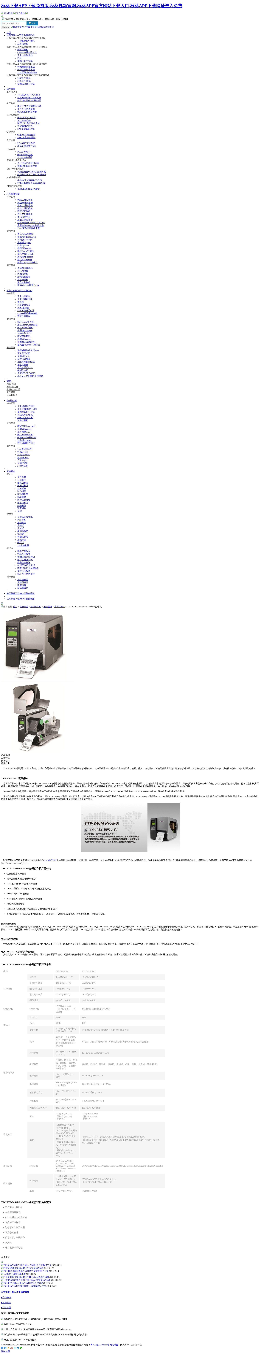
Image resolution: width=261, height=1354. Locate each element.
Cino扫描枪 (22, 271)
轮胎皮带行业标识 (26, 557)
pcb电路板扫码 (14, 177)
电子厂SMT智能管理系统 (29, 106)
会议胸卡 (21, 480)
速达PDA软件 (24, 120)
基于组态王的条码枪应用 (29, 100)
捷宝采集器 (22, 364)
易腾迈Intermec (24, 248)
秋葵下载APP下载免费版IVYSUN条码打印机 (28, 75)
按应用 (10, 474)
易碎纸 (20, 525)
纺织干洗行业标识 (26, 565)
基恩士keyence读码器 (27, 262)
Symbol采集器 (24, 333)
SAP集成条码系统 (26, 129)
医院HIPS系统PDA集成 (28, 123)
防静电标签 (22, 494)
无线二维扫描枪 (25, 200)
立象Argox (22, 460)
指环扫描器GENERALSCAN (31, 222)
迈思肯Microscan (25, 257)
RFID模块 (11, 384)
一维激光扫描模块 (26, 67)
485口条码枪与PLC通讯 (28, 95)
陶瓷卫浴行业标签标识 (28, 568)
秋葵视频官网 (13, 194)
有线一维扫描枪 (25, 208)
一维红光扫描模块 (26, 69)
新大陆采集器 (23, 359)
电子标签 (11, 392)
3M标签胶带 (23, 545)
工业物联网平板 (25, 299)
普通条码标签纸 (25, 517)
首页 (9, 32)
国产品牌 (11, 265)
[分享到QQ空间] (8, 1348)
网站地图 (114, 1345)
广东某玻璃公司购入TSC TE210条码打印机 (23, 1268)
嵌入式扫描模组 (25, 214)
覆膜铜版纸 (22, 531)
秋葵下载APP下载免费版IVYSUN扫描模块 (27, 64)
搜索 (33, 23)
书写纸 (20, 542)
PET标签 (21, 520)
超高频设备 (12, 395)
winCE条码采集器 (25, 310)
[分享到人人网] (18, 1348)
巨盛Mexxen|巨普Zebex (28, 285)
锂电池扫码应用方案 (27, 166)
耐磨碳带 (21, 585)
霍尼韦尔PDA (24, 336)
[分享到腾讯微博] (15, 1348)
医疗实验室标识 (25, 559)
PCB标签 (21, 488)
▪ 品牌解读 (6, 1297)
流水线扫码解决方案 (27, 112)
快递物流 (11, 132)
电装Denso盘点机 (25, 322)
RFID (9, 381)
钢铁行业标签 (23, 571)
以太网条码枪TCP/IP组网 (29, 97)
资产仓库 (11, 140)
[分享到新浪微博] (11, 1348)
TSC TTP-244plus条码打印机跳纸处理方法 (23, 1283)
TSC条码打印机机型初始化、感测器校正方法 (24, 1286)
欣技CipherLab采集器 (27, 325)
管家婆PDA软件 (25, 126)
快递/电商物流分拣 (26, 135)
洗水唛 (20, 534)
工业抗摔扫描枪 (25, 220)
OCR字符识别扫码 (15, 169)
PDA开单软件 (24, 152)
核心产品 (24, 606)
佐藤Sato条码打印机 (26, 437)
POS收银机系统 (24, 157)
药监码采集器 (23, 305)
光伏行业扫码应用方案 (28, 163)
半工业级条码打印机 (27, 409)
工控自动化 (12, 92)
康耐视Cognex (24, 242)
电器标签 (21, 497)
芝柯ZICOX (23, 457)
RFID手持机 (23, 308)
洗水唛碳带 (22, 579)
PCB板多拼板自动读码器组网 (31, 183)
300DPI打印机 (24, 81)
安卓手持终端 (23, 316)
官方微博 (8, 13)
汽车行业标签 (23, 554)
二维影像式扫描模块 (27, 72)
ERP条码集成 (13, 115)
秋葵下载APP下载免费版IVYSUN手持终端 (27, 47)
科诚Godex (22, 452)
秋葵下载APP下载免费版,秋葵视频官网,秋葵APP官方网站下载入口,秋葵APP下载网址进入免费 (91, 5)
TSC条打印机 (50, 860)
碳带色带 (11, 577)
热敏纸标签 (22, 537)
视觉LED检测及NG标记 (28, 189)
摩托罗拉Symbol (25, 254)
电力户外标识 (23, 551)
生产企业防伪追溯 (26, 109)
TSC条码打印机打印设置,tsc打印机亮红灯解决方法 (27, 1265)
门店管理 (11, 149)
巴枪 (19, 58)
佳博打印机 (22, 463)
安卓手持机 (22, 49)
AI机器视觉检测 (14, 186)
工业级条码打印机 (26, 406)
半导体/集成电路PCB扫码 (29, 180)
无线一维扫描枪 (25, 202)
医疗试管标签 (23, 500)
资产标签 (21, 477)
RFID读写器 (12, 386)
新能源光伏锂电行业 (16, 160)
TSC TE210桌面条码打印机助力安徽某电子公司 (26, 1271)
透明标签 (21, 522)
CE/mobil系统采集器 (27, 52)
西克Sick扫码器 (24, 259)
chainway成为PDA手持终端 (30, 376)
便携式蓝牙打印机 (26, 84)
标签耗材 (11, 471)
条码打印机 (12, 400)
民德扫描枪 (22, 274)
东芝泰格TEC (23, 432)
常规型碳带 (22, 582)
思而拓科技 (136, 1345)
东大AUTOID (23, 353)
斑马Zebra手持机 (25, 327)
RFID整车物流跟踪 (26, 137)
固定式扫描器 (23, 211)
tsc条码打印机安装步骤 (14, 1274)
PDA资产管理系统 (26, 143)
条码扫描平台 (23, 217)
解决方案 (11, 89)
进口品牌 (11, 231)
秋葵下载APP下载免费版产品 (21, 35)
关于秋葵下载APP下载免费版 (21, 593)
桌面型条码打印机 (26, 412)
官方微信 (20, 13)
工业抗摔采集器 (25, 55)
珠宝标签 (21, 508)
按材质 (10, 514)
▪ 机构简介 (6, 1302)
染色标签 (21, 540)
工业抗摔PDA (24, 296)
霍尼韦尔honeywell (26, 426)
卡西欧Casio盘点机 (26, 342)
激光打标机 (22, 420)
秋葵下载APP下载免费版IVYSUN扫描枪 (26, 38)
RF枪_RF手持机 (25, 61)
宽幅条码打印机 (25, 415)
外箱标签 (21, 505)
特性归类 (11, 197)
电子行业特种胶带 (26, 574)
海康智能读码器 (25, 268)
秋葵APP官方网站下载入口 (19, 290)
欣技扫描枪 (22, 279)
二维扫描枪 (22, 44)
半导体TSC (59, 606)
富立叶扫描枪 (23, 282)
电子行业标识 (23, 562)
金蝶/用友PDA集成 (26, 117)
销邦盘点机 (22, 370)
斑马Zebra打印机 (25, 435)
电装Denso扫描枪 (25, 251)
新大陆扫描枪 (23, 277)
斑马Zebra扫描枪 (25, 234)
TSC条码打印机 (24, 449)
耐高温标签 (22, 483)
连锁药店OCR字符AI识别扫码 (31, 174)
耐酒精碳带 (22, 588)
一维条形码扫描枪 (26, 41)
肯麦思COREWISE (26, 373)
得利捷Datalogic (24, 240)
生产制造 (11, 103)
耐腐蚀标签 (22, 502)
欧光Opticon (23, 245)
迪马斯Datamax (24, 440)
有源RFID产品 (13, 389)
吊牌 (19, 511)
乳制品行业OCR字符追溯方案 (31, 172)
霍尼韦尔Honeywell (26, 237)
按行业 (10, 548)
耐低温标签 (22, 485)
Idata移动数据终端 (26, 362)
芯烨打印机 (22, 466)
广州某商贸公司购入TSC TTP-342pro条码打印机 (26, 1277)
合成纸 (20, 528)
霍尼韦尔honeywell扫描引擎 (30, 225)
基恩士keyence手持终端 (28, 345)
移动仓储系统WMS (26, 146)
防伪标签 (21, 491)
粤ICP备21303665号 (100, 1345)
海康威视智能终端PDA (28, 350)
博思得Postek (23, 454)
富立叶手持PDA (25, 367)
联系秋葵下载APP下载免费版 (21, 599)
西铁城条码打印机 (26, 443)
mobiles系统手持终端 (27, 313)
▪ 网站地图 (6, 1307)
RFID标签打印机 (25, 417)
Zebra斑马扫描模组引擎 (28, 228)
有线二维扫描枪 (25, 205)
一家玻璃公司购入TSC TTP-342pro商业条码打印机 (27, 1280)
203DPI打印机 (24, 78)
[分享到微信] (21, 1348)
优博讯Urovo (23, 356)
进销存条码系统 (25, 154)
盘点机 (20, 302)
